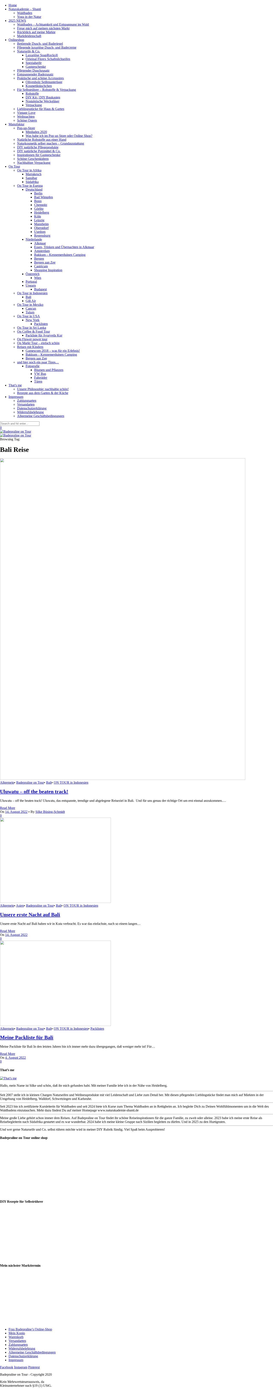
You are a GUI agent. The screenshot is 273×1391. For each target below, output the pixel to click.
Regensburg (42, 235)
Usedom (39, 232)
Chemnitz (40, 205)
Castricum (41, 266)
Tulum (30, 312)
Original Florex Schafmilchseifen (48, 59)
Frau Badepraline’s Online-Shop (30, 1329)
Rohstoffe (32, 93)
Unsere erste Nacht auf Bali (30, 914)
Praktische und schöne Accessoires (40, 78)
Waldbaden (24, 13)
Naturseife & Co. (28, 51)
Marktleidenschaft (29, 36)
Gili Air (31, 301)
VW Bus (40, 374)
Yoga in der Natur (29, 17)
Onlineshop (16, 40)
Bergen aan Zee (44, 262)
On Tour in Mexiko (30, 304)
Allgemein (7, 782)
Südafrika (32, 182)
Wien (37, 278)
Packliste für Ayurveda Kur (44, 335)
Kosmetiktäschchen (39, 86)
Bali (28, 297)
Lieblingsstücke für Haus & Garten (40, 109)
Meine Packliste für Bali (26, 1037)
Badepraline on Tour (30, 782)
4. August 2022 (15, 1057)
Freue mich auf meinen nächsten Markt (43, 28)
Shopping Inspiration (48, 270)
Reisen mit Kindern (30, 347)
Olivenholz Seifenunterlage (44, 82)
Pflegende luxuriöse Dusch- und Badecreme (46, 47)
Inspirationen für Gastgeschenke (38, 155)
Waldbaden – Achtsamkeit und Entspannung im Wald (53, 24)
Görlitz (39, 208)
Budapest (40, 289)
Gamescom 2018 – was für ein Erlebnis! (53, 350)
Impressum (16, 397)
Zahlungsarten (26, 400)
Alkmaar (40, 243)
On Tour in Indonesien (32, 293)
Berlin (38, 193)
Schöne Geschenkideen (33, 159)
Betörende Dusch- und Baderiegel (40, 43)
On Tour (14, 166)
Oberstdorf (41, 228)
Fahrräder (40, 377)
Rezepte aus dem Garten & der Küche (42, 393)
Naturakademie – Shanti (25, 9)
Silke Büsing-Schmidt (50, 812)
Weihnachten (26, 116)
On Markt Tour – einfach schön (38, 343)
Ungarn (31, 285)
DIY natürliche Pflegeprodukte (37, 147)
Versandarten (26, 404)
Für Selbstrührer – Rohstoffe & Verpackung (46, 89)
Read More (7, 808)
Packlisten (41, 324)
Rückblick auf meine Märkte (36, 32)
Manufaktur (16, 124)
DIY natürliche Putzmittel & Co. (39, 151)
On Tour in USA (28, 316)
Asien (20, 905)
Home (13, 5)
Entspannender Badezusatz (35, 74)
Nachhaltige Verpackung (33, 162)
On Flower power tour (32, 339)
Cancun (31, 308)
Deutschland (34, 189)
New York (32, 320)
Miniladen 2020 (36, 132)
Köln (37, 216)
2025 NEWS (17, 20)
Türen (38, 381)
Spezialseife (34, 63)
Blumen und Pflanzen (48, 370)
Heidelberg (41, 212)
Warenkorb (16, 1337)
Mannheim (41, 224)
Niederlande (34, 239)
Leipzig (39, 220)
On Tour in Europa (30, 185)
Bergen (39, 258)
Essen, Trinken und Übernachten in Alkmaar (64, 247)
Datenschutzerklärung (31, 408)
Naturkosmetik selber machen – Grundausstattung (50, 143)
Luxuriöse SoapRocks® (42, 55)
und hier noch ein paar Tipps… (38, 362)
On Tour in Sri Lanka (31, 327)
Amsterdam (42, 251)
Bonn (38, 201)
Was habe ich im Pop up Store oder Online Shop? (59, 136)
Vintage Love (26, 113)
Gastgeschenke (36, 66)
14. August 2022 (16, 935)
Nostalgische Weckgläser (42, 101)
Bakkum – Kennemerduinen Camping (60, 255)
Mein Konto (17, 1333)
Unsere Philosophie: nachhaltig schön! (43, 389)
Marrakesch (33, 174)
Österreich (32, 274)
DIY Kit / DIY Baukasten (43, 97)
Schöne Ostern (27, 120)
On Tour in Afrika (29, 170)
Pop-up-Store (26, 128)
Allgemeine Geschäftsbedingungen (40, 416)
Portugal (31, 281)
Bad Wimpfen (43, 197)
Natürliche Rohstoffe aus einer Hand (41, 139)
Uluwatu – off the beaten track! (34, 791)
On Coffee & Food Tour (33, 331)
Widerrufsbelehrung (30, 412)
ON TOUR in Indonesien (71, 782)
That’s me (15, 385)
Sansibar (31, 178)
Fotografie (32, 366)
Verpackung (34, 105)
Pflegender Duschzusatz (33, 70)
